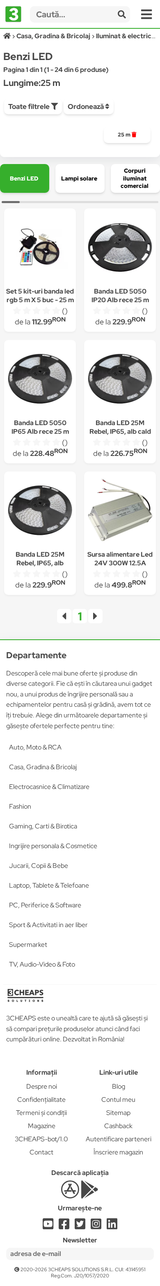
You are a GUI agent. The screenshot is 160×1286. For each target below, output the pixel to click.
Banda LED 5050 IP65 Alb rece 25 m (40, 427)
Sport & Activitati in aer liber (48, 925)
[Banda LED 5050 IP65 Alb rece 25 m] (40, 380)
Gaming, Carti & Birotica (43, 826)
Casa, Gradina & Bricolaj (43, 767)
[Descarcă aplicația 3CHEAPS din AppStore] (70, 1194)
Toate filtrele (29, 106)
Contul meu (118, 1099)
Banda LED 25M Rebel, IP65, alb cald (120, 427)
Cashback (118, 1126)
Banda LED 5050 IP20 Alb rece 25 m (120, 295)
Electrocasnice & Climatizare (49, 786)
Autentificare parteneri (118, 1139)
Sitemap (118, 1112)
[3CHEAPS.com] (13, 14)
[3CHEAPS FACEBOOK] (64, 1226)
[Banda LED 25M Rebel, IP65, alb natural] (40, 511)
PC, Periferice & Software (45, 905)
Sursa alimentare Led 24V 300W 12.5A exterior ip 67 (120, 563)
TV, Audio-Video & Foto (42, 964)
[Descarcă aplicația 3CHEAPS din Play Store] (89, 1194)
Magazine (41, 1126)
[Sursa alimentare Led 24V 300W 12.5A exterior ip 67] (120, 511)
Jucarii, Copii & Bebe (38, 865)
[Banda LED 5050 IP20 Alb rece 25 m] (120, 248)
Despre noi (41, 1086)
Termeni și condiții (41, 1112)
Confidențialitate (41, 1099)
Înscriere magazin (118, 1152)
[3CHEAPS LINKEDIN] (112, 1226)
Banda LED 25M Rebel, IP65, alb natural (40, 563)
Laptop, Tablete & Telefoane (49, 885)
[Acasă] (7, 36)
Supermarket (28, 944)
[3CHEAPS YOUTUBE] (48, 1226)
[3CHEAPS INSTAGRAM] (96, 1226)
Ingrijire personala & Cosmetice (53, 846)
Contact (41, 1152)
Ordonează (86, 106)
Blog (118, 1086)
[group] (127, 135)
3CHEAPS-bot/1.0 (41, 1139)
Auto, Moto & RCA (35, 747)
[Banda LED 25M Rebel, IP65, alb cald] (120, 380)
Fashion (20, 806)
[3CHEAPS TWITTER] (80, 1226)
